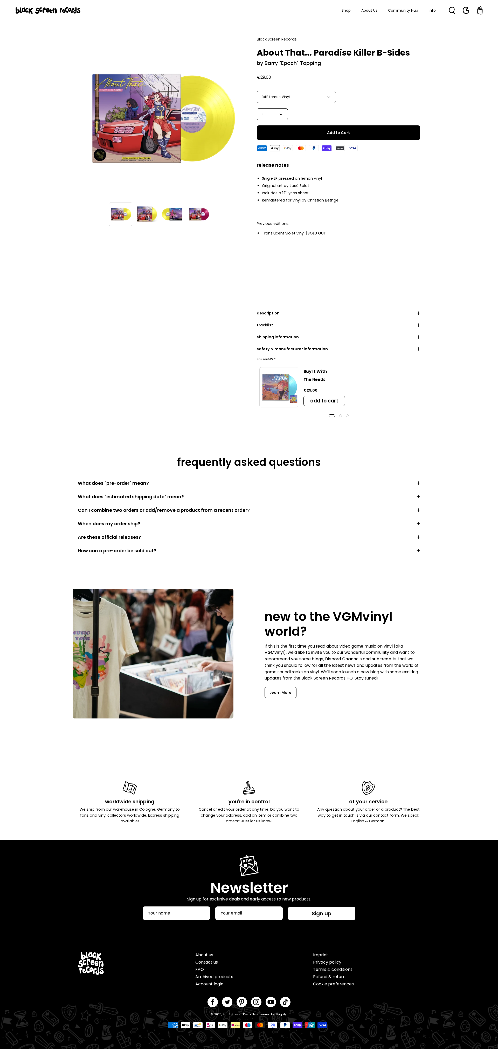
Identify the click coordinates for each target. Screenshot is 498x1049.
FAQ (199, 969)
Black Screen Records (239, 1014)
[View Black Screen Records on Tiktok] (285, 1002)
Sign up (321, 913)
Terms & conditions (332, 969)
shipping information (278, 337)
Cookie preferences (333, 984)
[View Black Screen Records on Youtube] (271, 1002)
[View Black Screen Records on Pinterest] (242, 1002)
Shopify (281, 1014)
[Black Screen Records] (48, 10)
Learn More (280, 692)
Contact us (206, 962)
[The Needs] (279, 387)
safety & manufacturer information (292, 349)
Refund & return (329, 977)
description (268, 313)
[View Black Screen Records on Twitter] (227, 1002)
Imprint (320, 955)
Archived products (214, 977)
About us (204, 955)
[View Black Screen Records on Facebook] (213, 1002)
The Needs (314, 379)
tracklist (265, 325)
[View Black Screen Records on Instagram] (256, 1002)
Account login (209, 984)
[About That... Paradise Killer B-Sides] (120, 214)
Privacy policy (327, 962)
